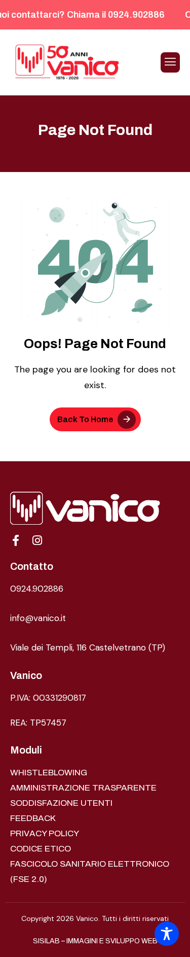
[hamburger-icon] (170, 62)
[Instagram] (37, 540)
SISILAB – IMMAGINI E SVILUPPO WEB (95, 941)
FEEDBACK (33, 818)
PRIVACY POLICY (44, 833)
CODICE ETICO (40, 848)
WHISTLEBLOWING (48, 772)
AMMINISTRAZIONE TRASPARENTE (83, 788)
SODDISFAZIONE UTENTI (61, 803)
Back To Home (85, 419)
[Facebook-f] (15, 540)
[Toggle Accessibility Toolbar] (167, 933)
